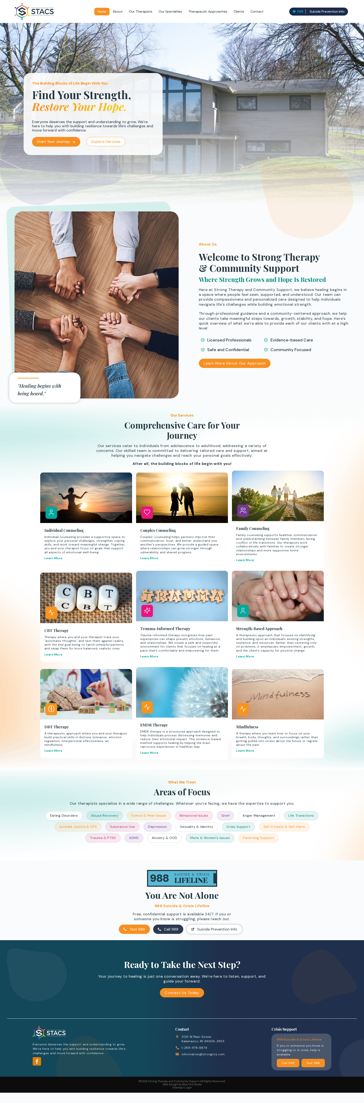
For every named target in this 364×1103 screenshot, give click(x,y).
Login (188, 1087)
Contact (257, 11)
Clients (239, 11)
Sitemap (177, 1087)
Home (102, 11)
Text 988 (137, 929)
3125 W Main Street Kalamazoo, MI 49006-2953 (203, 1039)
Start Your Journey (53, 141)
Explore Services (105, 141)
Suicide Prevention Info (321, 11)
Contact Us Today (182, 992)
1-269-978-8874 (194, 1048)
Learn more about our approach (235, 363)
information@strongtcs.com (203, 1054)
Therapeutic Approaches (207, 11)
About (118, 11)
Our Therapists (140, 11)
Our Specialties (170, 11)
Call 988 (171, 929)
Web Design (170, 1084)
